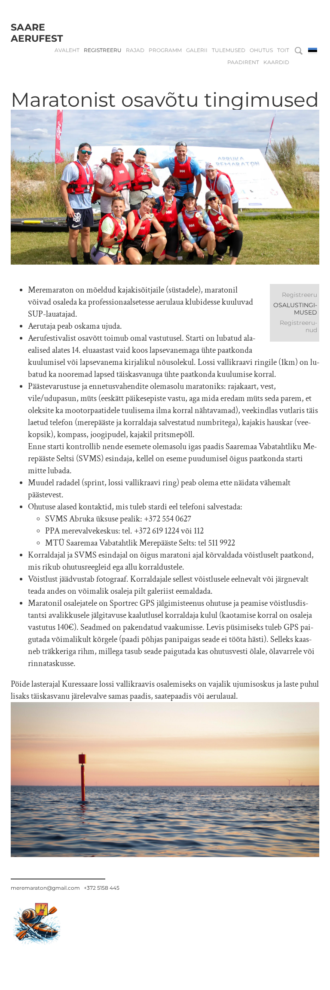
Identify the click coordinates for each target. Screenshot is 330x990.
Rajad (135, 50)
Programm (165, 50)
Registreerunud (298, 326)
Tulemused (228, 50)
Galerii (197, 50)
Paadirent (243, 62)
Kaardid (276, 62)
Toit (283, 50)
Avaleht (67, 50)
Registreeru (103, 50)
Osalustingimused (295, 308)
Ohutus (261, 50)
